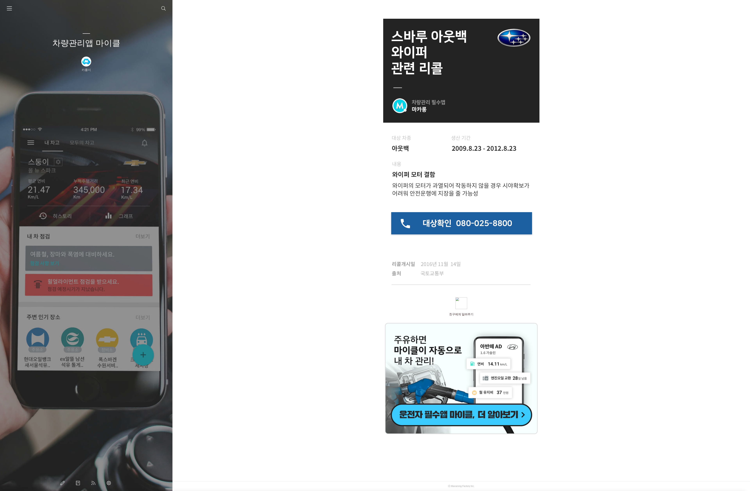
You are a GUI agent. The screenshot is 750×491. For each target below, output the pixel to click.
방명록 (78, 483)
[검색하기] (163, 8)
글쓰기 (63, 483)
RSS (94, 483)
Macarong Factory (460, 486)
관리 (109, 483)
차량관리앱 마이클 (86, 43)
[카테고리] (9, 8)
